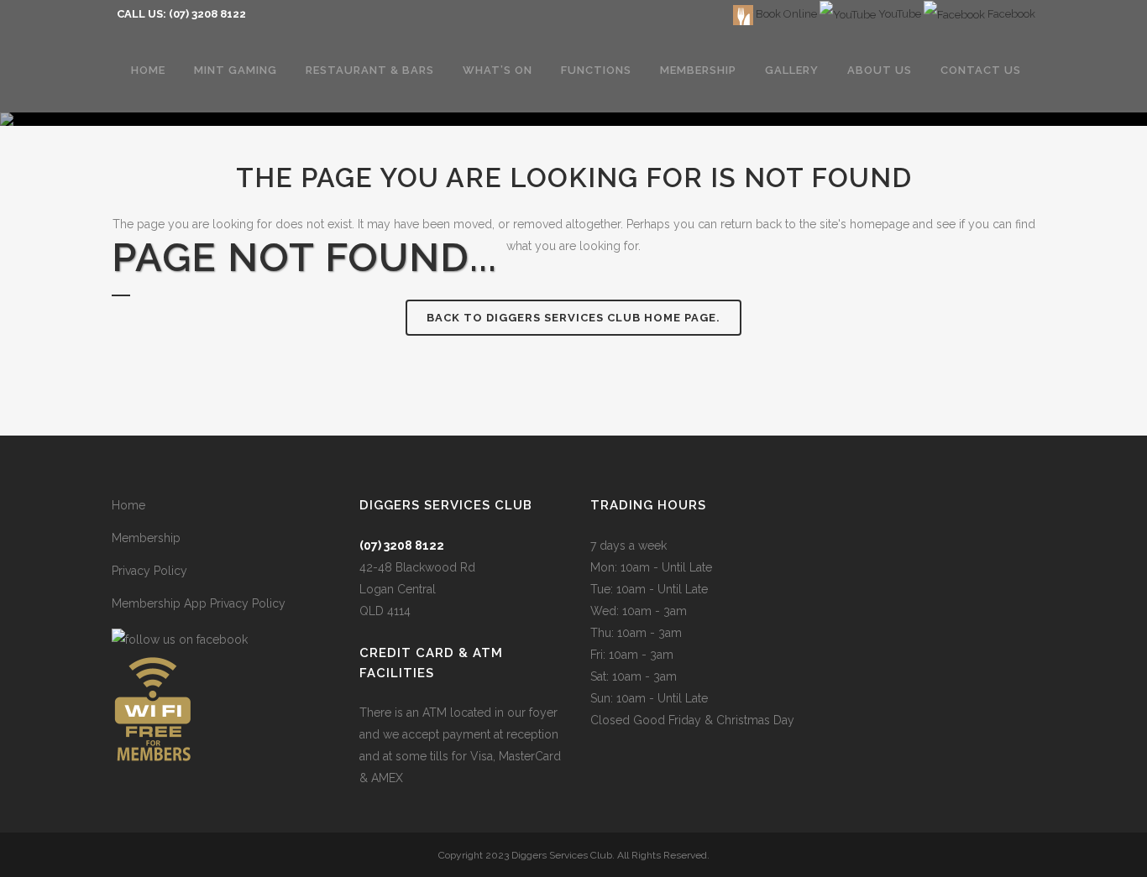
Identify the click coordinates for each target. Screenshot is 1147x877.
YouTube (898, 14)
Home (128, 505)
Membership (146, 538)
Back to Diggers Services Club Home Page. (573, 317)
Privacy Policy (149, 570)
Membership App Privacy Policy (198, 603)
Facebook (1010, 14)
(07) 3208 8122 (207, 14)
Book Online (785, 14)
